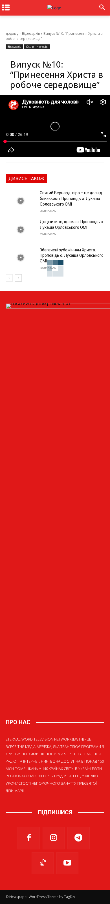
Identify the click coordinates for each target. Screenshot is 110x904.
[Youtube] (67, 863)
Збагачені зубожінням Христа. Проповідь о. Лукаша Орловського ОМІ (72, 255)
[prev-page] (9, 278)
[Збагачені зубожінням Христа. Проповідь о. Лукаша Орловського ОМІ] (20, 257)
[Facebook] (28, 838)
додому (12, 33)
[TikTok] (43, 863)
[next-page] (18, 278)
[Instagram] (54, 838)
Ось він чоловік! (37, 47)
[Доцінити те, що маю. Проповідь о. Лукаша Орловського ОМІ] (20, 229)
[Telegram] (78, 838)
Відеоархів (31, 33)
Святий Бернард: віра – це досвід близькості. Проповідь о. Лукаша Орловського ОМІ (71, 198)
